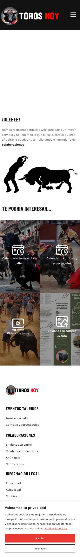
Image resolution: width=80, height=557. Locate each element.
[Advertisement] (40, 72)
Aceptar (40, 538)
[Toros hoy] (30, 7)
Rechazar (40, 548)
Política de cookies (55, 528)
